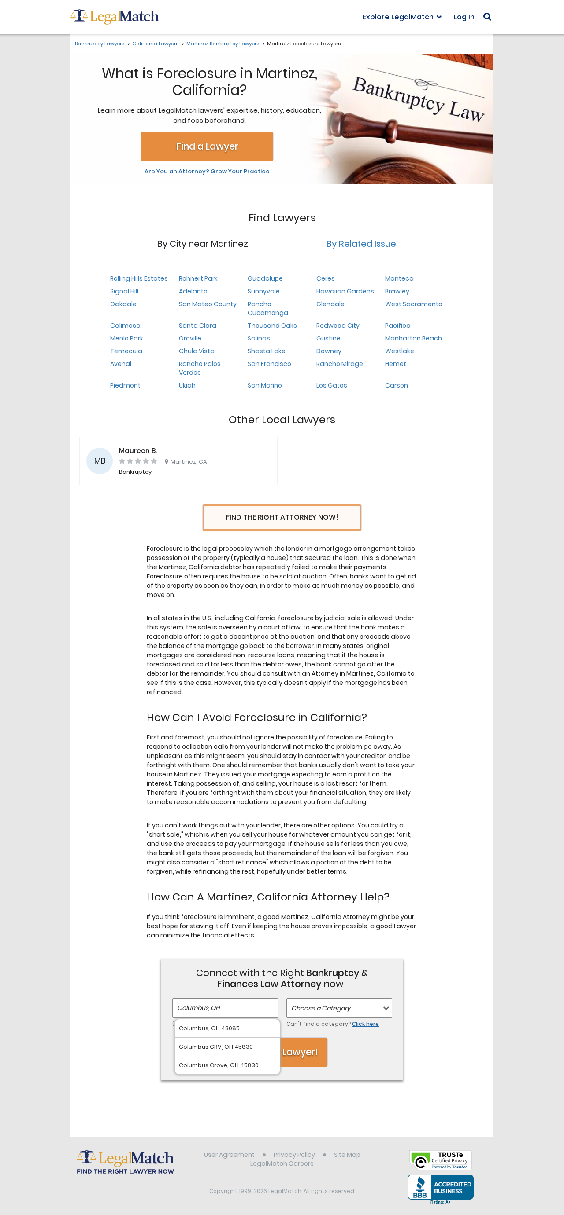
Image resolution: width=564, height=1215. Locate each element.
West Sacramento (413, 304)
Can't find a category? (332, 1024)
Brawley (397, 291)
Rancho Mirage (339, 363)
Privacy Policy (294, 1154)
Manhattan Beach (413, 338)
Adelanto (193, 291)
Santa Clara (197, 325)
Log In (464, 17)
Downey (328, 351)
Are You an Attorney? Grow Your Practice (207, 172)
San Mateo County (208, 304)
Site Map (347, 1154)
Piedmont (125, 385)
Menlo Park (126, 338)
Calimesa (125, 325)
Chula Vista (197, 351)
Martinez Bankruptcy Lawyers (222, 43)
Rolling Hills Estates (139, 278)
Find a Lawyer (207, 146)
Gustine (328, 338)
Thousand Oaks (272, 325)
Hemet (395, 363)
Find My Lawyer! (282, 1052)
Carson (396, 385)
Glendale (330, 304)
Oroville (190, 338)
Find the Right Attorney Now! (282, 517)
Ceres (325, 278)
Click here (365, 1024)
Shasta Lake (267, 351)
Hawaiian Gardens (345, 291)
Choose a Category (320, 1008)
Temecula (126, 351)
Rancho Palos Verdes (200, 368)
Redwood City (338, 325)
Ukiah (187, 385)
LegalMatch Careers (282, 1163)
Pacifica (398, 325)
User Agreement (229, 1154)
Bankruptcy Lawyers (99, 43)
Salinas (259, 338)
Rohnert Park (198, 278)
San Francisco (269, 363)
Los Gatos (331, 385)
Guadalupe (265, 278)
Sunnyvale (264, 291)
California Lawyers (155, 43)
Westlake (399, 351)
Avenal (120, 363)
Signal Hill (124, 291)
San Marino (265, 385)
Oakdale (123, 304)
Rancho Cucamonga (268, 308)
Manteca (399, 278)
